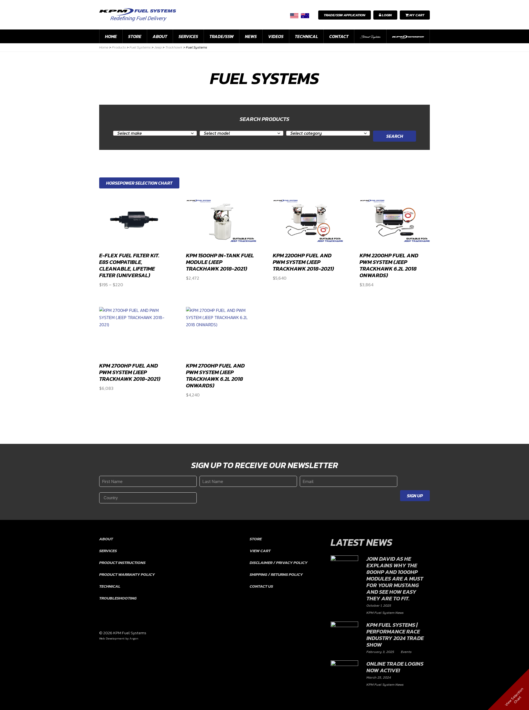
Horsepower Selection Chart (139, 183)
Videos (276, 36)
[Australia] (305, 15)
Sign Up (415, 495)
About (160, 36)
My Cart (416, 15)
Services (188, 36)
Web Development (112, 638)
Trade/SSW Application (344, 15)
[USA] (294, 15)
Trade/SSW (221, 36)
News (251, 36)
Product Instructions (122, 562)
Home (111, 36)
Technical (306, 36)
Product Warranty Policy (127, 574)
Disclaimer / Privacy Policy (278, 562)
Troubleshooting (118, 598)
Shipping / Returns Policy (276, 574)
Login (386, 15)
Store (134, 36)
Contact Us (261, 586)
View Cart (260, 550)
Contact (339, 36)
